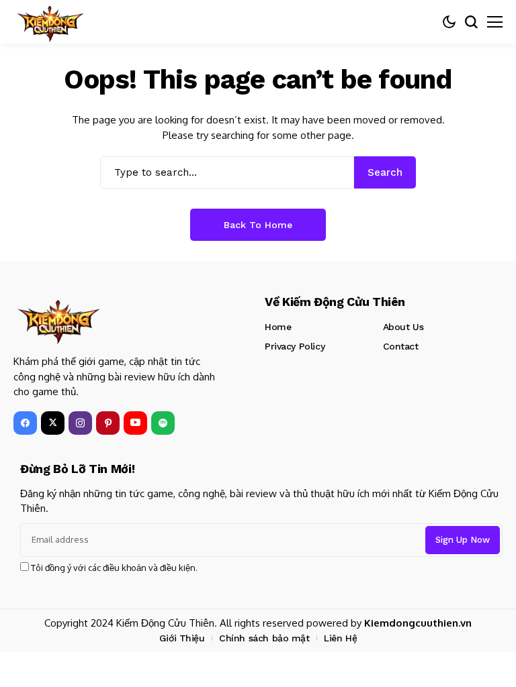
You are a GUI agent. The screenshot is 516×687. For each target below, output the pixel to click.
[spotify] (163, 423)
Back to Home (258, 224)
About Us (403, 326)
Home (278, 326)
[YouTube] (135, 423)
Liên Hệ (340, 638)
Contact (401, 346)
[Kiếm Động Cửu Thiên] (50, 21)
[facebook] (25, 423)
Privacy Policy (295, 346)
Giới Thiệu (182, 638)
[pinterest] (108, 423)
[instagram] (80, 423)
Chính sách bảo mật (264, 638)
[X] (52, 423)
